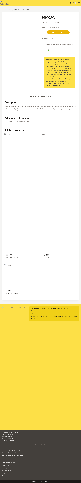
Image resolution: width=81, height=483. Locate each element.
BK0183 (9, 290)
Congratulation (56, 44)
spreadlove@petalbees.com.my (15, 455)
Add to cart (58, 32)
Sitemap (4, 476)
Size (43, 27)
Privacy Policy (6, 465)
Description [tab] (33, 96)
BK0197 (9, 255)
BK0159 (47, 255)
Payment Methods (7, 470)
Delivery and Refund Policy (10, 468)
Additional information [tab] (44, 96)
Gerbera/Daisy (63, 44)
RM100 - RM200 (45, 45)
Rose (58, 45)
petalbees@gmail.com (12, 453)
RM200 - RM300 (52, 45)
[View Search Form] (70, 3)
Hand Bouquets (70, 44)
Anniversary (49, 44)
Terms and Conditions (8, 462)
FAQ (3, 473)
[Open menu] (79, 3)
